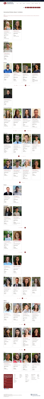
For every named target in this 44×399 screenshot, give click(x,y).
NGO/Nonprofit (37, 15)
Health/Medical (28, 15)
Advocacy (5, 15)
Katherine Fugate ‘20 (35, 144)
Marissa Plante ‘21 (6, 217)
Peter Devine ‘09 (16, 144)
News (38, 377)
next (28, 130)
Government (25, 15)
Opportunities (28, 3)
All (25, 7)
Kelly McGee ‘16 (34, 287)
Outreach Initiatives (16, 378)
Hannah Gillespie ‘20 (26, 170)
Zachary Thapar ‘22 (16, 217)
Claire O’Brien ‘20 (25, 338)
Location (28, 7)
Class (35, 7)
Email (5, 383)
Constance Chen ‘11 (7, 53)
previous (16, 85)
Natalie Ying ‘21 (34, 338)
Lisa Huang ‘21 (25, 363)
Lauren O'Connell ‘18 (7, 241)
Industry (31, 7)
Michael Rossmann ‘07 (7, 99)
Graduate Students (33, 378)
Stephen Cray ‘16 (6, 196)
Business (10, 15)
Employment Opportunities (15, 381)
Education (18, 15)
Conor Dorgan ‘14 (16, 196)
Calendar (32, 3)
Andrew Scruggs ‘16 (35, 119)
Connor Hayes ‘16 (16, 287)
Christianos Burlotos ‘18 (7, 170)
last (29, 85)
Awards (14, 379)
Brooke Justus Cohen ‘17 (26, 287)
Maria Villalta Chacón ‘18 (36, 363)
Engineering (21, 15)
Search (39, 3)
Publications (26, 377)
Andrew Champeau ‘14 (17, 170)
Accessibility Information (6, 396)
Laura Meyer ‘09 (16, 338)
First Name (5, 378)
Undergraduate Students (27, 381)
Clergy (11, 15)
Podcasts (38, 378)
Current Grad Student (15, 15)
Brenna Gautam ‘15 (7, 287)
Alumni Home (38, 7)
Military (34, 15)
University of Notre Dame (9, 394)
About (17, 3)
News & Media (36, 3)
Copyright (5, 394)
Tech (7, 16)
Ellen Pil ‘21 (5, 119)
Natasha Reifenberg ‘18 (17, 119)
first (14, 85)
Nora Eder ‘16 (15, 363)
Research (24, 3)
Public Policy (5, 16)
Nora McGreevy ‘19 (6, 266)
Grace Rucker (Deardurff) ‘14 (17, 242)
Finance (23, 15)
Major (33, 7)
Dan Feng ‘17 (6, 338)
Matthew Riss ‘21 (25, 119)
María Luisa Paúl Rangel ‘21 (17, 266)
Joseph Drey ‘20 (25, 144)
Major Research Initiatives (27, 376)
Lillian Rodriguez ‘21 (35, 170)
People (20, 3)
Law (33, 15)
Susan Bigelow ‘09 (6, 144)
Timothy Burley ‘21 (7, 363)
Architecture (7, 15)
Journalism (31, 15)
